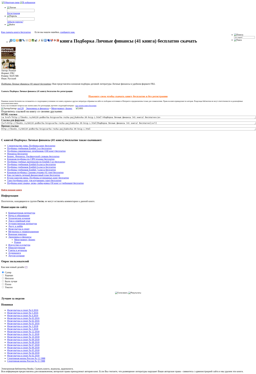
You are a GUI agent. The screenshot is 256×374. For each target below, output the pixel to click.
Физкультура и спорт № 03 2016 (23, 318)
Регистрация (13, 13)
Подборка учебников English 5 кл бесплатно (29, 148)
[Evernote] (33, 40)
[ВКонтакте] (11, 40)
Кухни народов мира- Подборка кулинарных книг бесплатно (38, 178)
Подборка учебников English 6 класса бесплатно (31, 167)
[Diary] (54, 40)
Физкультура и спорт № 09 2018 (23, 339)
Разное (17, 242)
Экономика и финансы (37, 108)
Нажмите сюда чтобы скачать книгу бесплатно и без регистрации (128, 96)
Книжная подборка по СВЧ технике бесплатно (31, 159)
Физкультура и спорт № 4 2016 (22, 315)
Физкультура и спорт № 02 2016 (23, 321)
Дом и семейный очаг (19, 221)
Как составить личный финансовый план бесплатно (33, 175)
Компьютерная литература (21, 213)
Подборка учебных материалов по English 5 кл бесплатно (36, 161)
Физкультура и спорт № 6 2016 (22, 310)
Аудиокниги (14, 253)
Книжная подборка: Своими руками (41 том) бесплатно (35, 172)
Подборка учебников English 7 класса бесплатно (31, 170)
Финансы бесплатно (17, 153)
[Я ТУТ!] (51, 40)
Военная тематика (17, 234)
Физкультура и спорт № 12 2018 (23, 331)
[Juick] (39, 40)
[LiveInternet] (42, 40)
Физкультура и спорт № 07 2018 (23, 345)
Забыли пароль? (15, 22)
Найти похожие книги (11, 190)
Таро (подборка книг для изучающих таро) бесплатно (34, 180)
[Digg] (26, 40)
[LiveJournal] (23, 40)
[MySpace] (48, 40)
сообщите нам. (67, 32)
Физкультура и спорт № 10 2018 (23, 337)
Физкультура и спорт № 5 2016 (22, 313)
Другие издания (16, 255)
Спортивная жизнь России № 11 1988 (26, 361)
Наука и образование (18, 215)
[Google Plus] (57, 40)
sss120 (20, 108)
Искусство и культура (19, 245)
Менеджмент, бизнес (61, 108)
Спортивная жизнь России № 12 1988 (26, 358)
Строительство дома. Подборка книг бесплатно (31, 145)
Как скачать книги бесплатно (16, 32)
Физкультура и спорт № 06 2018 (23, 347)
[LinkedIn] (45, 40)
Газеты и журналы (17, 250)
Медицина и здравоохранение (23, 231)
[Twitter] (14, 40)
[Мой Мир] (20, 40)
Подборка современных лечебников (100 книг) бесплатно (36, 151)
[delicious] (36, 40)
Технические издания (19, 218)
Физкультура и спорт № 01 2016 (23, 323)
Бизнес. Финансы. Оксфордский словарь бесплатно (33, 156)
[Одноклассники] (17, 40)
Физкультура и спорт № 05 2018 (23, 350)
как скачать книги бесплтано (85, 106)
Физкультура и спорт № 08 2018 (23, 342)
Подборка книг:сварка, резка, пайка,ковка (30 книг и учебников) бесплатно (45, 183)
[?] (26, 267)
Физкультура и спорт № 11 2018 (23, 334)
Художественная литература (22, 223)
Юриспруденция (16, 247)
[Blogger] (29, 40)
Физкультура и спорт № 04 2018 (23, 353)
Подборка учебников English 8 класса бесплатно (31, 164)
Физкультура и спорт (18, 229)
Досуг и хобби (15, 226)
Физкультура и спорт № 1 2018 (22, 329)
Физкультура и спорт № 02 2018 (23, 355)
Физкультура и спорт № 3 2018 (22, 326)
